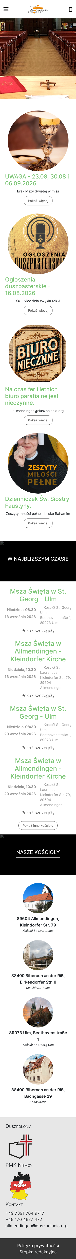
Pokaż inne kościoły (38, 825)
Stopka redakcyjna (38, 1251)
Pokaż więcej (38, 201)
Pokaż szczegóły (38, 630)
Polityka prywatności (38, 1245)
